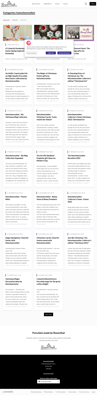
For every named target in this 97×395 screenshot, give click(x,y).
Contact (65, 4)
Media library (48, 4)
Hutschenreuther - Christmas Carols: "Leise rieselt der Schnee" (47, 117)
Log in (93, 392)
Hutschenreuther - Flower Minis (16, 198)
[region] (49, 48)
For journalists (72, 392)
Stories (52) (6, 20)
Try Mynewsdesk (60, 392)
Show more (48, 314)
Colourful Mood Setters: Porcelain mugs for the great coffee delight (48, 281)
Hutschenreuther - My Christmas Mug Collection (16, 115)
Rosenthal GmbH (48, 373)
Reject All (50, 53)
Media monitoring (36, 392)
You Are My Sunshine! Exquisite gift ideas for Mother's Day (46, 158)
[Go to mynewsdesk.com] (8, 392)
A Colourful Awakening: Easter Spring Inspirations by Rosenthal (17, 51)
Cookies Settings (31, 53)
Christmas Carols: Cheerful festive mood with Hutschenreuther (48, 240)
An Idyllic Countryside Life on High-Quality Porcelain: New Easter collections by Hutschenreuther (16, 77)
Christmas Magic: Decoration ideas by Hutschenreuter (13, 281)
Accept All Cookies (64, 53)
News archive (36, 4)
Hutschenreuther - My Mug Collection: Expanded (16, 156)
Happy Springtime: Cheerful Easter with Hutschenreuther (16, 240)
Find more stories (84, 392)
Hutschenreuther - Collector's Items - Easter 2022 (78, 199)
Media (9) (15, 20)
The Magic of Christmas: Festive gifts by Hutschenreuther (47, 76)
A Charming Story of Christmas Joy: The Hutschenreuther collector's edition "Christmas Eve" (79, 77)
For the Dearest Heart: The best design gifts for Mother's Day (79, 51)
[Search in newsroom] (86, 4)
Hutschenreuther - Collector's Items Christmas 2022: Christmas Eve (79, 117)
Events (57, 4)
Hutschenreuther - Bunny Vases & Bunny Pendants (47, 198)
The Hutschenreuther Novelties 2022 (76, 156)
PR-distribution (48, 392)
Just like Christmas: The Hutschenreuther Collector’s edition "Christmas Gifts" (79, 240)
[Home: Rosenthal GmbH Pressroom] (9, 4)
